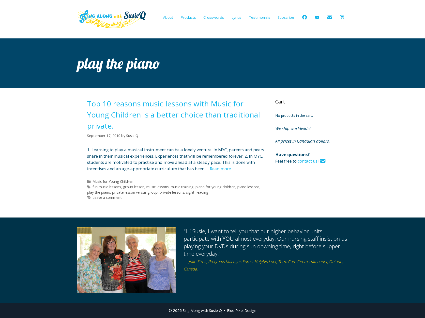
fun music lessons (106, 186)
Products (188, 17)
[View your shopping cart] (342, 17)
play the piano (98, 192)
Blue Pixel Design (241, 310)
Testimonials (259, 17)
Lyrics (236, 17)
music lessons (157, 186)
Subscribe (286, 17)
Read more (220, 168)
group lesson (133, 186)
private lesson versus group (135, 192)
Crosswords (213, 17)
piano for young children (215, 186)
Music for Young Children (112, 181)
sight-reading (197, 192)
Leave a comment (107, 197)
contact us (308, 161)
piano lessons (248, 186)
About (168, 17)
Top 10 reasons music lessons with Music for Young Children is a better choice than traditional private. (173, 115)
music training (182, 186)
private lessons (172, 192)
